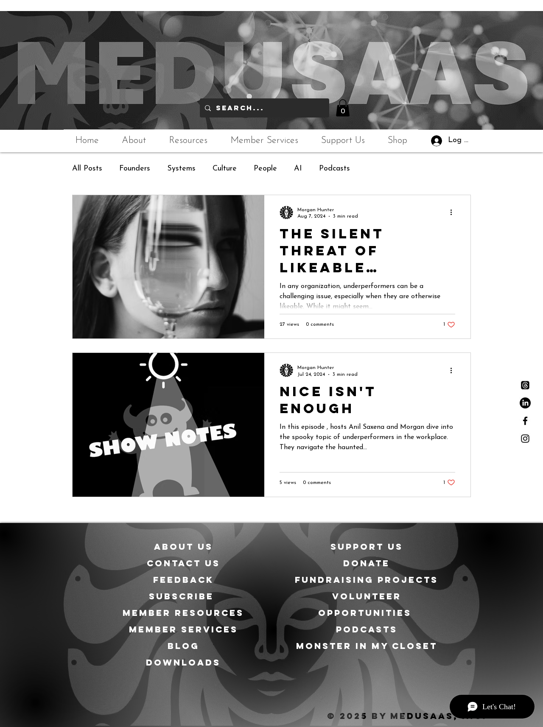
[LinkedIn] (525, 402)
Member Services (183, 629)
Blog (183, 645)
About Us (183, 546)
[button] (343, 108)
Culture (225, 169)
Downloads (183, 662)
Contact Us (183, 563)
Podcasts (334, 169)
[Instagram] (525, 438)
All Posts (87, 169)
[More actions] (454, 212)
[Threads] (525, 385)
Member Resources (183, 612)
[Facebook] (525, 420)
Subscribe (183, 596)
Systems (181, 169)
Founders (134, 169)
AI (298, 169)
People (265, 169)
